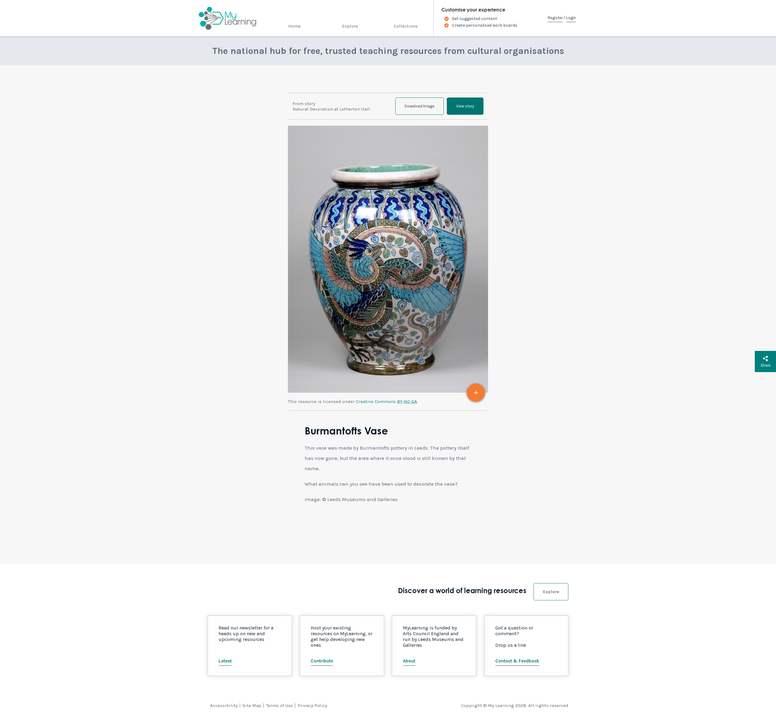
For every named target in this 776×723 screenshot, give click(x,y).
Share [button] (766, 365)
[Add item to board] (476, 393)
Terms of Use (279, 705)
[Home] (222, 18)
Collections (406, 26)
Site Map (251, 705)
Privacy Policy (312, 705)
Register (555, 17)
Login (571, 17)
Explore (350, 26)
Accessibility (224, 705)
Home (294, 26)
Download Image (419, 106)
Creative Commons (386, 401)
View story (465, 106)
